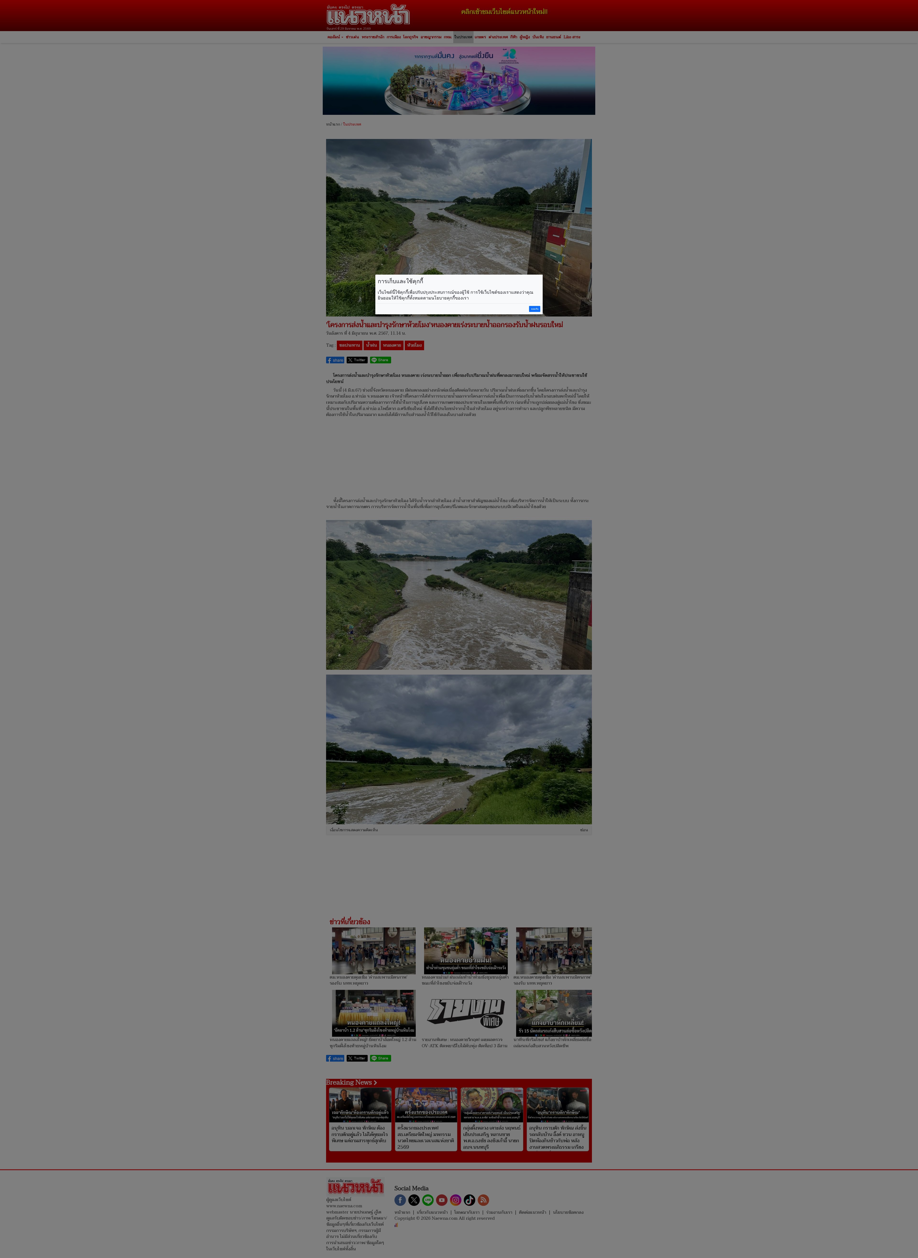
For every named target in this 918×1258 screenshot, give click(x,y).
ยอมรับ (534, 309)
